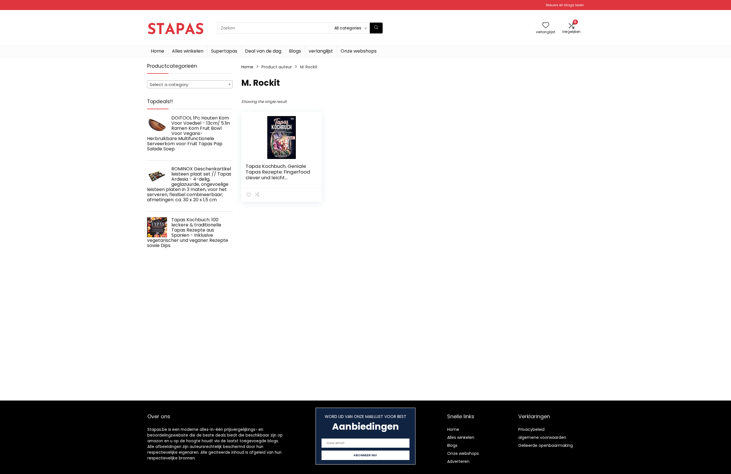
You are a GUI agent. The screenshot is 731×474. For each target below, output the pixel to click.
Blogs (295, 51)
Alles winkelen (187, 51)
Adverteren (458, 461)
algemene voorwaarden (542, 437)
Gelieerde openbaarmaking (545, 445)
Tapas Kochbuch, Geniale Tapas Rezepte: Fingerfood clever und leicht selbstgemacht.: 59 (278, 175)
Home (157, 51)
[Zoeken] (376, 28)
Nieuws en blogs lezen (565, 5)
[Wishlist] (545, 25)
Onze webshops (359, 51)
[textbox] (189, 85)
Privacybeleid (531, 429)
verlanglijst (321, 51)
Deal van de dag (263, 51)
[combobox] (190, 84)
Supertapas (224, 51)
